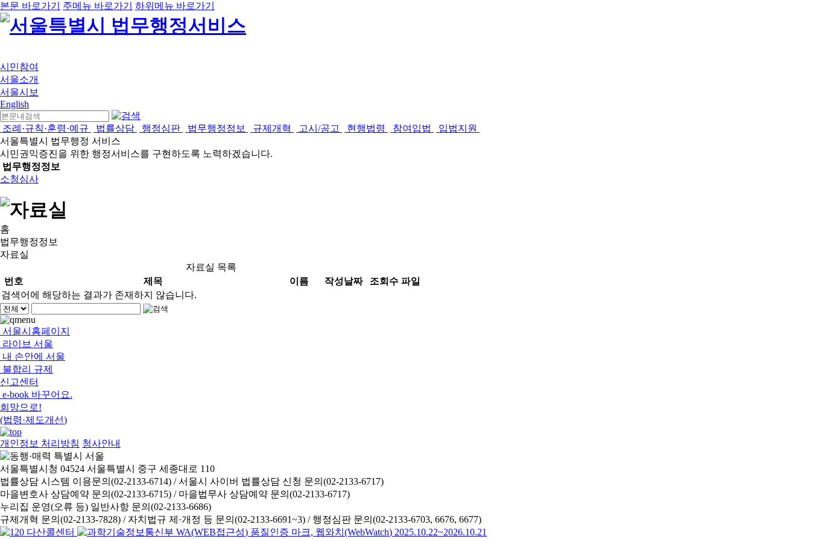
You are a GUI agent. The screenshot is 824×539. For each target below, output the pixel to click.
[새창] (282, 532)
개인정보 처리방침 (40, 443)
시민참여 (19, 67)
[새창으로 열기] (38, 532)
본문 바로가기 (30, 6)
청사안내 (101, 443)
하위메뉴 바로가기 (175, 6)
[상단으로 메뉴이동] (11, 432)
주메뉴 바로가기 (98, 6)
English (14, 104)
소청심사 (19, 179)
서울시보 (19, 92)
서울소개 (19, 79)
